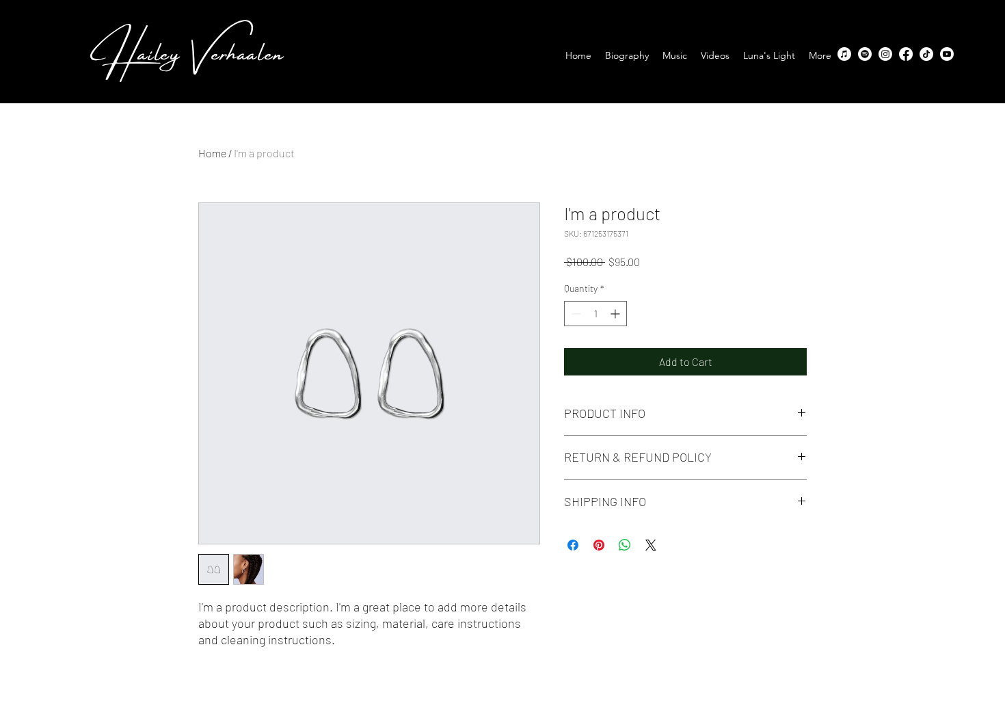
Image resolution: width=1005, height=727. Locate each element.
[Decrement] (574, 314)
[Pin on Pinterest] (599, 545)
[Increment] (616, 314)
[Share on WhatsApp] (625, 545)
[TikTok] (926, 54)
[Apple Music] (844, 54)
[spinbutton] (595, 314)
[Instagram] (885, 54)
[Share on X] (651, 545)
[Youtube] (947, 54)
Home (212, 152)
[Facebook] (906, 54)
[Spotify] (865, 54)
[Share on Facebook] (573, 545)
